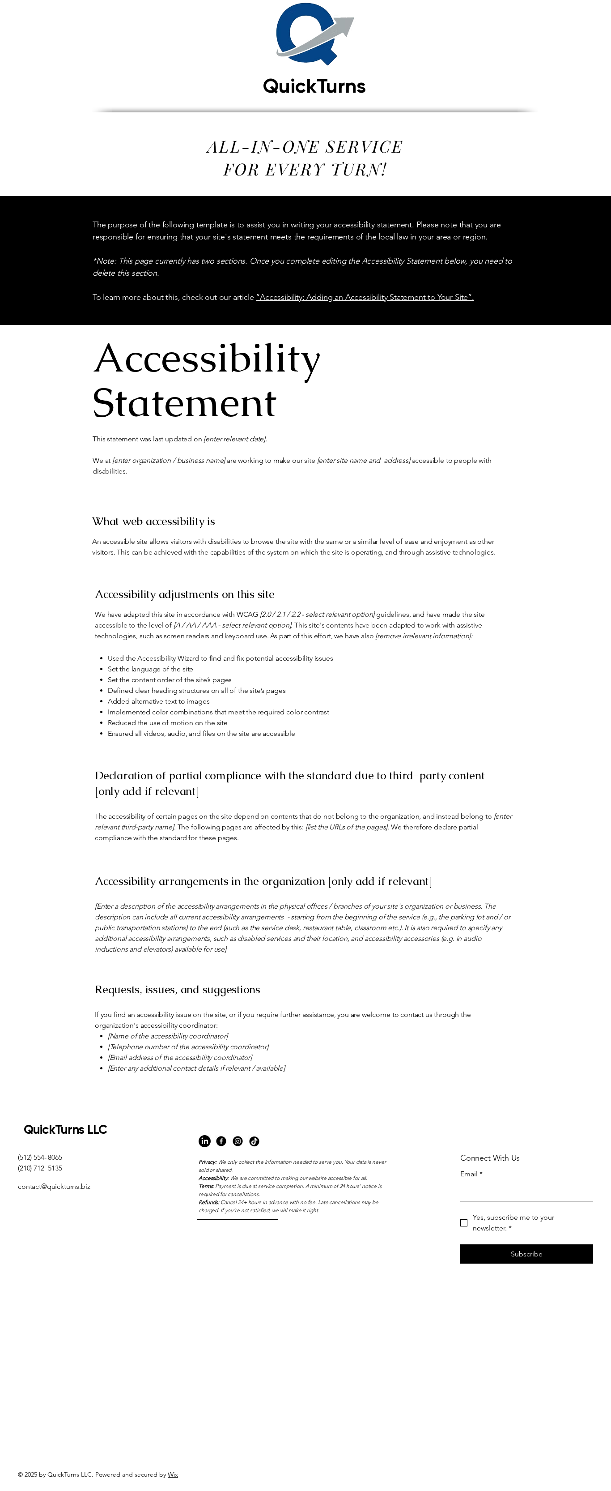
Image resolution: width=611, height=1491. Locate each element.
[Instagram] (238, 1141)
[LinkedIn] (205, 1141)
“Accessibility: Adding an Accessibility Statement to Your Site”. (365, 297)
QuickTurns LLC (65, 1129)
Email (471, 1174)
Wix (173, 1474)
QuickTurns (314, 85)
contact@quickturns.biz (54, 1186)
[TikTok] (254, 1141)
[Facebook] (221, 1141)
